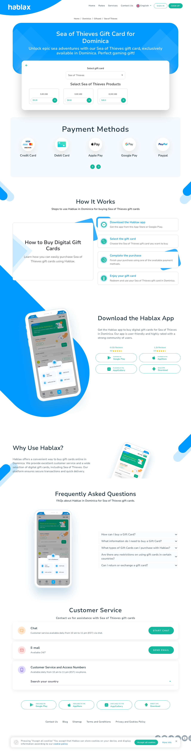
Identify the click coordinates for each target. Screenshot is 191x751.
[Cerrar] (176, 741)
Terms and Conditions (99, 721)
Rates (101, 5)
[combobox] (102, 681)
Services (113, 5)
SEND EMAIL (161, 650)
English (145, 5)
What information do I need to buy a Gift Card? (131, 541)
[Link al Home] (23, 5)
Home (92, 5)
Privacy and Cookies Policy (130, 721)
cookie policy (60, 743)
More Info (166, 742)
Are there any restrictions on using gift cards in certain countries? (136, 556)
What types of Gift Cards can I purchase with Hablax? (135, 548)
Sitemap (77, 721)
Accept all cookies (146, 742)
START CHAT (161, 630)
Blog (65, 721)
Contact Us (127, 5)
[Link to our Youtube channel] (185, 738)
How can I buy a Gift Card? (118, 534)
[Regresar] (26, 65)
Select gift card (95, 68)
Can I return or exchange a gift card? (124, 565)
